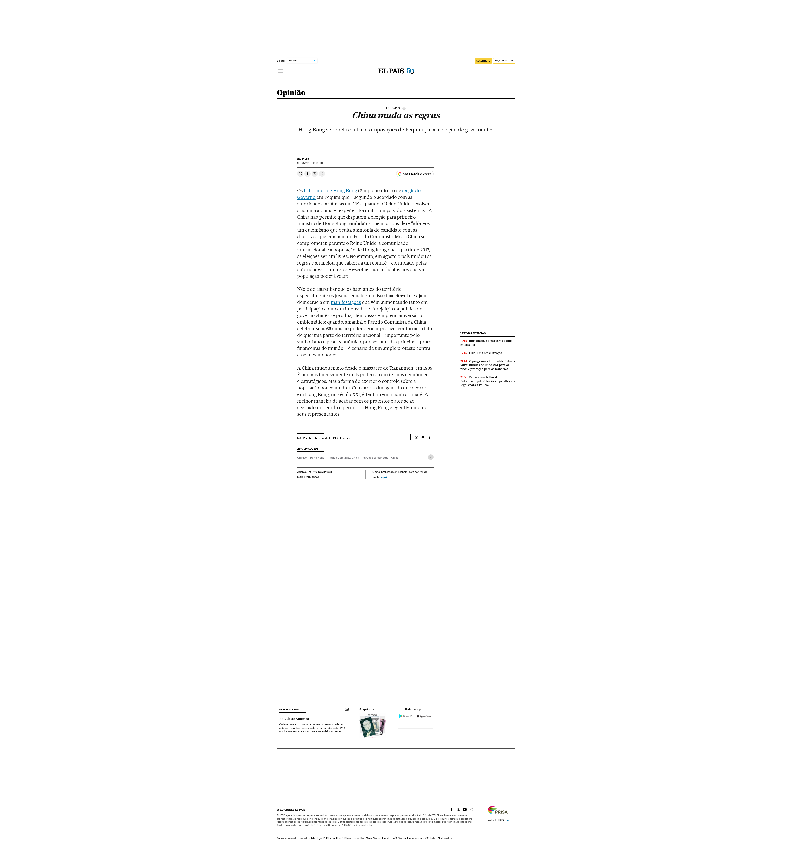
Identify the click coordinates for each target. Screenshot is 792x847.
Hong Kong (317, 457)
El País (303, 158)
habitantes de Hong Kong (330, 190)
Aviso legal (316, 838)
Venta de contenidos (298, 838)
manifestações (346, 302)
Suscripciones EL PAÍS (385, 838)
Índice (433, 838)
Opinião (291, 93)
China (394, 457)
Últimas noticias (473, 333)
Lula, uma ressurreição (485, 353)
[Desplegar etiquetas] (431, 457)
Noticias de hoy (446, 838)
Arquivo (365, 709)
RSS (427, 838)
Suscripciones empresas (410, 838)
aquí (384, 477)
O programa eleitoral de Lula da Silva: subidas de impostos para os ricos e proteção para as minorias (487, 365)
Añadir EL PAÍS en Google (417, 173)
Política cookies (331, 838)
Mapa (369, 838)
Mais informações (308, 476)
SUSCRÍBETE (483, 60)
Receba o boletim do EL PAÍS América (326, 438)
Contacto (282, 838)
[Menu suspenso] (280, 71)
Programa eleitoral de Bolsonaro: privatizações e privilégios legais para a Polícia (487, 381)
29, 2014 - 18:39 (310, 163)
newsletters (289, 709)
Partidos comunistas (375, 457)
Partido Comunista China (343, 457)
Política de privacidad (353, 838)
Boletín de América (294, 719)
